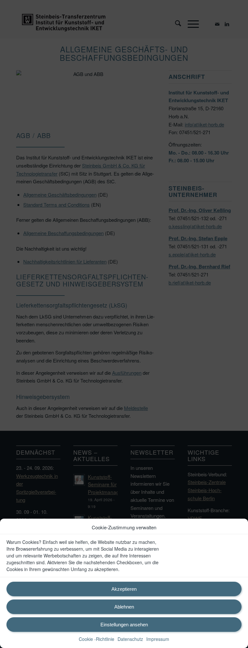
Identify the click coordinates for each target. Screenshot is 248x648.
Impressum (157, 639)
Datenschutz (130, 639)
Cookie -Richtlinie (96, 639)
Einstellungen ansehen (124, 624)
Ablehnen (124, 607)
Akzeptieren (124, 589)
